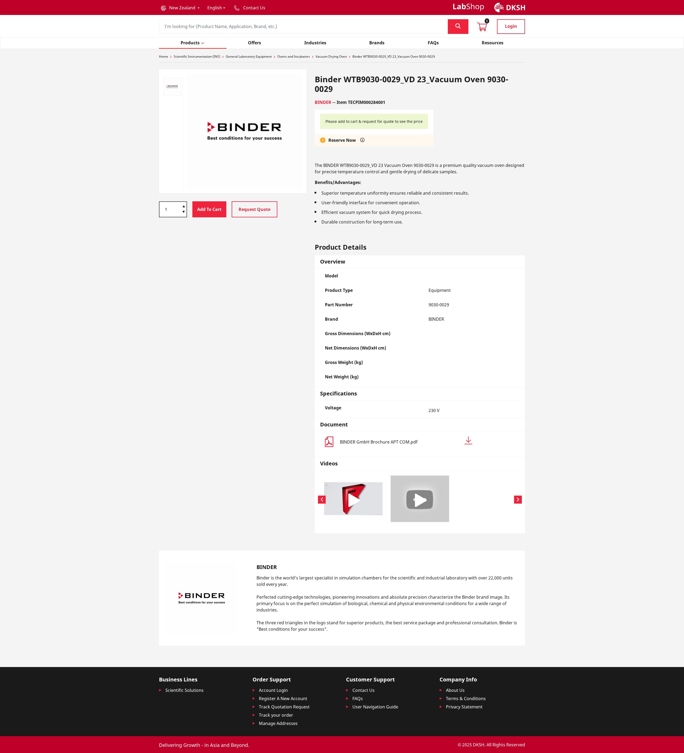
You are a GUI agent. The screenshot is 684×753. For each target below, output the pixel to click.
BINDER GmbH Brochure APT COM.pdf (379, 442)
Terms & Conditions (466, 698)
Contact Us (363, 690)
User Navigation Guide (375, 707)
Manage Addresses (278, 723)
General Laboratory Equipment (249, 56)
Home (163, 56)
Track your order (276, 715)
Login (511, 26)
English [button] (214, 8)
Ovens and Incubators (293, 56)
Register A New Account (283, 698)
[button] (180, 8)
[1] (183, 212)
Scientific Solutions (184, 690)
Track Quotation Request (284, 707)
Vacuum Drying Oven (331, 56)
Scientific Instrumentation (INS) (197, 56)
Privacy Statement (464, 707)
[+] (183, 206)
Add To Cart (209, 209)
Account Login (273, 690)
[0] (482, 29)
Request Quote (254, 209)
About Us (455, 690)
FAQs (357, 698)
